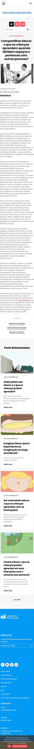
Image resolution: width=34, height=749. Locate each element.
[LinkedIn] (16, 665)
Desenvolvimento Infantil (16, 328)
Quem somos (5, 671)
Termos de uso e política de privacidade (15, 698)
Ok (9, 746)
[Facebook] (3, 665)
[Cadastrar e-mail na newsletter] (31, 646)
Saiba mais (8, 407)
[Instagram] (12, 665)
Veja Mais (17, 600)
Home (11, 24)
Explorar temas (22, 24)
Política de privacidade (20, 746)
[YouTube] (7, 665)
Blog (2, 690)
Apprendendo (24, 300)
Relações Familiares (16, 332)
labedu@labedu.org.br (9, 710)
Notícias (4, 686)
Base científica (6, 683)
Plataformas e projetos (9, 679)
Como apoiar (5, 694)
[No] (32, 742)
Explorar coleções (17, 24)
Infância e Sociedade (17, 323)
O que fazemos (6, 675)
